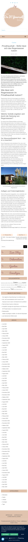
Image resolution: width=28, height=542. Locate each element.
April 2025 (4, 354)
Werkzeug (20, 289)
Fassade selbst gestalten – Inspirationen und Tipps (21, 238)
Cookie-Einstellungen (14, 516)
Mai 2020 (4, 482)
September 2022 (6, 427)
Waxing (17, 289)
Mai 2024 (4, 380)
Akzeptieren (14, 534)
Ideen (16, 285)
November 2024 (6, 366)
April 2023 (4, 411)
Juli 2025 (4, 347)
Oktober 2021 (5, 453)
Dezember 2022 (6, 420)
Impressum (9, 515)
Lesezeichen (15, 287)
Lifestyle (4, 499)
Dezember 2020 (6, 472)
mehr (22, 534)
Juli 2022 (4, 432)
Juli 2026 (4, 324)
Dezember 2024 (6, 364)
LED (12, 287)
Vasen (15, 289)
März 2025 (4, 357)
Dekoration (4, 494)
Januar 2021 (5, 470)
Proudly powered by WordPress (8, 521)
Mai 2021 (4, 465)
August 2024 (5, 373)
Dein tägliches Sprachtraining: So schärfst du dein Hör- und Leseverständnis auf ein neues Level (13, 298)
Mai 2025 (4, 352)
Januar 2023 (5, 418)
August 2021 (5, 458)
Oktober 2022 (5, 425)
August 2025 (5, 345)
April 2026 (4, 328)
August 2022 (5, 430)
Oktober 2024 (5, 368)
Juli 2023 (4, 404)
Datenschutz (18, 515)
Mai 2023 (4, 409)
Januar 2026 (5, 335)
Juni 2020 (4, 479)
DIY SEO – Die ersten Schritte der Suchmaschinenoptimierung (8, 239)
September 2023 (6, 399)
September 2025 (6, 342)
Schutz (2, 289)
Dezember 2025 (6, 338)
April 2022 (4, 439)
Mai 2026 (4, 326)
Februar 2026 (5, 333)
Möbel (19, 287)
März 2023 (4, 413)
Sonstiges (4, 502)
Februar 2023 (5, 416)
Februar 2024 (5, 387)
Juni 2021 (4, 463)
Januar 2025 (5, 361)
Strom (9, 289)
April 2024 (4, 383)
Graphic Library (13, 522)
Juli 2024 (4, 376)
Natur (22, 287)
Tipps (12, 289)
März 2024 (4, 385)
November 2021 (6, 451)
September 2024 (6, 371)
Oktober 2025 (5, 340)
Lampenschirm (3, 287)
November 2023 (6, 394)
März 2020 (4, 486)
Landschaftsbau (8, 287)
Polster (24, 287)
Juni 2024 (4, 378)
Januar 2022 (5, 446)
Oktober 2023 (5, 397)
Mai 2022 (4, 437)
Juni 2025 (4, 350)
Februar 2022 (5, 444)
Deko (15, 282)
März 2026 (4, 331)
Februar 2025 (5, 359)
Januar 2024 (5, 390)
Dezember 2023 (6, 392)
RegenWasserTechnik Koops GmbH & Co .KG (11, 227)
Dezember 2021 (6, 449)
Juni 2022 (4, 434)
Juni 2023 (4, 406)
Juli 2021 (4, 460)
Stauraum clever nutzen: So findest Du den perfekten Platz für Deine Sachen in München (14, 303)
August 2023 (5, 401)
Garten (14, 42)
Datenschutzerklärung (16, 540)
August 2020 (5, 475)
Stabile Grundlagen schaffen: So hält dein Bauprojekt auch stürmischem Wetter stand (14, 315)
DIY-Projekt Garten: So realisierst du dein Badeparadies (11, 310)
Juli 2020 (4, 477)
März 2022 (4, 442)
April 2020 (4, 484)
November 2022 (6, 423)
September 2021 (6, 456)
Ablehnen (5, 534)
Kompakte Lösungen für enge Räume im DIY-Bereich (14, 306)
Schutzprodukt (5, 289)
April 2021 (4, 467)
